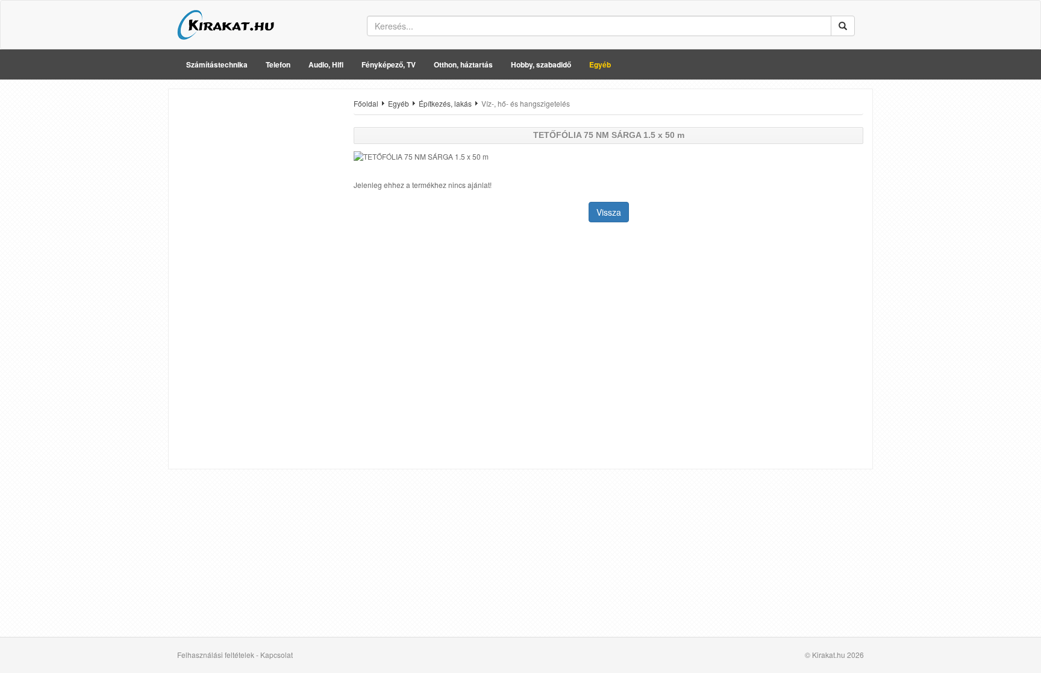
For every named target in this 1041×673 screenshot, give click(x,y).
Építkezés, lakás (445, 103)
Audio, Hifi (325, 64)
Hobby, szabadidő (541, 64)
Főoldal (366, 103)
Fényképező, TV (388, 64)
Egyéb (600, 64)
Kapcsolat (276, 655)
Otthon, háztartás (463, 64)
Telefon (278, 64)
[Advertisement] (257, 279)
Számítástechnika (217, 64)
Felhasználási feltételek (215, 655)
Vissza (608, 212)
